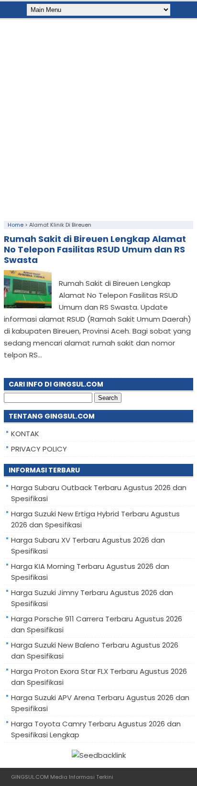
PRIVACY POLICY (39, 449)
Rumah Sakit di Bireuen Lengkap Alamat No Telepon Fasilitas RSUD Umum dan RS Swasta (95, 249)
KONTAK (25, 434)
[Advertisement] (98, 118)
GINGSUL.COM (30, 777)
